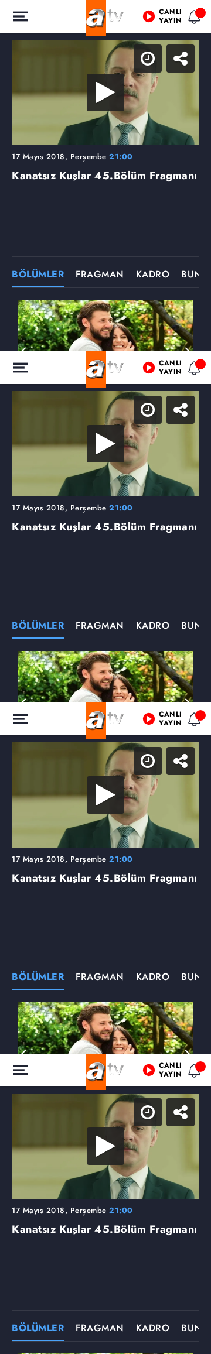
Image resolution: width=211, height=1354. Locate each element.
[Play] (105, 677)
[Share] (192, 19)
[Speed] (159, 19)
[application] (105, 677)
